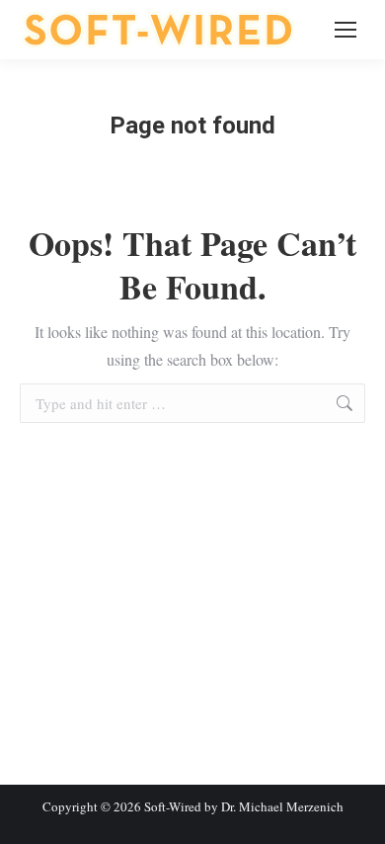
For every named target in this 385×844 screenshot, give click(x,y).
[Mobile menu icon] (345, 29)
